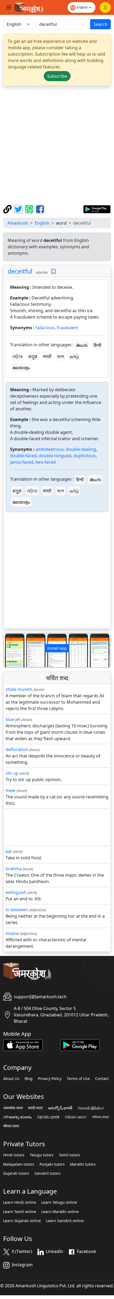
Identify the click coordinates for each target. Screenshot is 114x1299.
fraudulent (67, 328)
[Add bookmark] (53, 271)
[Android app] (80, 1045)
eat (9, 851)
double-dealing (81, 449)
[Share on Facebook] (40, 209)
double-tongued (55, 456)
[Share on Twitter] (19, 209)
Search (100, 24)
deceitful (20, 271)
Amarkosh (17, 223)
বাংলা (60, 356)
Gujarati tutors (16, 1173)
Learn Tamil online (19, 1212)
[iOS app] (23, 1045)
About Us (11, 1079)
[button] (11, 650)
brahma (13, 869)
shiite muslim (19, 689)
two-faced (46, 462)
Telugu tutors (42, 1155)
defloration (17, 749)
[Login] (105, 7)
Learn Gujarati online (22, 1221)
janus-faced (21, 462)
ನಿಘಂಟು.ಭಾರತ (48, 1117)
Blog (29, 1079)
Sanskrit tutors (47, 1173)
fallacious (45, 328)
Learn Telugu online (59, 1202)
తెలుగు (82, 345)
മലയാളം (21, 367)
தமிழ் (74, 356)
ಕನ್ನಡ (32, 356)
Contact (102, 1079)
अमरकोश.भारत (13, 1108)
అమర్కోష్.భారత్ (60, 1108)
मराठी (47, 356)
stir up (12, 773)
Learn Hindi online (19, 1202)
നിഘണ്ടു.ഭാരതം (17, 1117)
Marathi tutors (83, 1164)
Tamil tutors (69, 1155)
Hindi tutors (13, 1155)
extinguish (16, 892)
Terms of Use (78, 1079)
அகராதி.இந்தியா (91, 1108)
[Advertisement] (57, 145)
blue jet (13, 719)
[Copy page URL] (8, 209)
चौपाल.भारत (11, 1126)
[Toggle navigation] (8, 7)
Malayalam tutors (18, 1164)
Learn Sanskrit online (65, 1221)
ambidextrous (50, 449)
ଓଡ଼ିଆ (17, 356)
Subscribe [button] (57, 76)
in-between (17, 910)
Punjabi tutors (52, 1164)
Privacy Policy (50, 1079)
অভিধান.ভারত (100, 1117)
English (42, 223)
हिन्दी (97, 345)
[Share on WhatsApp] (30, 209)
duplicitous (84, 456)
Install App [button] (57, 648)
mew (10, 790)
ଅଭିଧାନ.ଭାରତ (76, 1117)
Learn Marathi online (60, 1212)
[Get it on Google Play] (97, 209)
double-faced (23, 456)
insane (12, 933)
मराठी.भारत (35, 1108)
